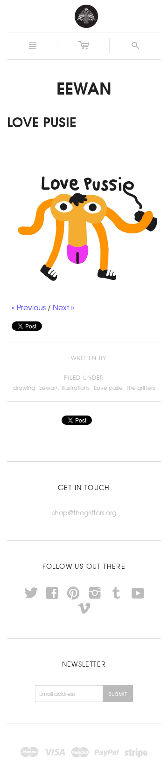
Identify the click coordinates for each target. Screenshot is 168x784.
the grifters (141, 387)
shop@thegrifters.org (84, 512)
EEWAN (84, 87)
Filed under (84, 378)
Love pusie (108, 387)
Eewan (48, 387)
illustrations (76, 387)
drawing (24, 387)
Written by (88, 358)
